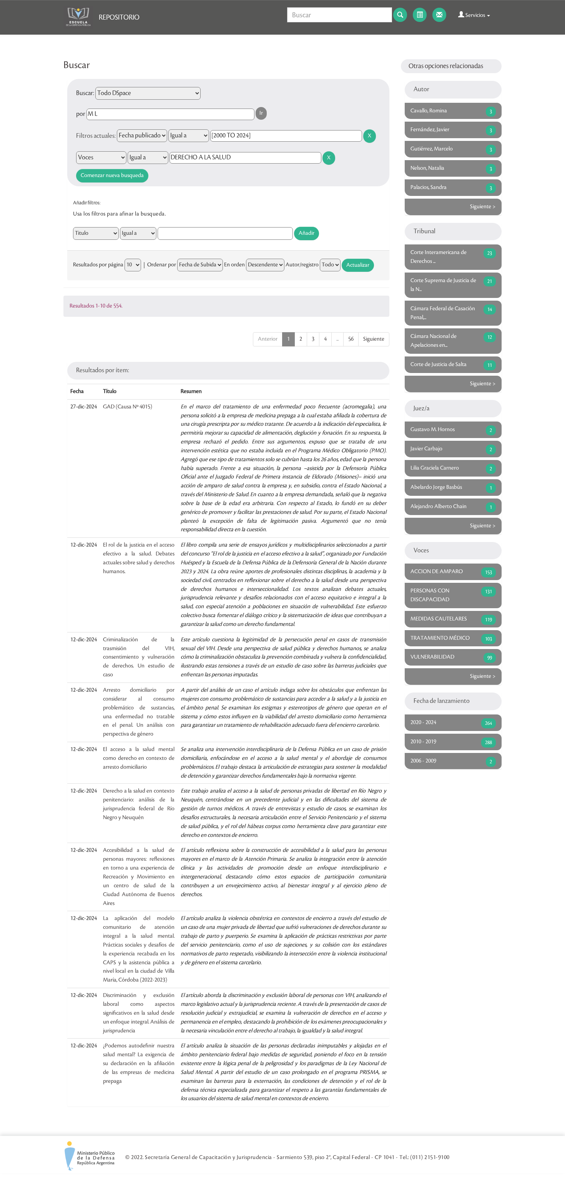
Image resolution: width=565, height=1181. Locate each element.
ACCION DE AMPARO (436, 572)
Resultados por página (98, 265)
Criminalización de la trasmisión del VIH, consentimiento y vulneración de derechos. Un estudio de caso (138, 657)
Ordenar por (161, 265)
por (80, 113)
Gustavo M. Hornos (432, 430)
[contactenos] (439, 15)
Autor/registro (302, 265)
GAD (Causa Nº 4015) (127, 407)
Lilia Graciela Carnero (434, 468)
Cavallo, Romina (428, 111)
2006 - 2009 (423, 761)
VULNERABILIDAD (432, 657)
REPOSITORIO (119, 17)
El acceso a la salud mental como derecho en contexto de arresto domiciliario (138, 758)
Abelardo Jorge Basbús (436, 487)
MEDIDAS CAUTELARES (438, 619)
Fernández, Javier (429, 130)
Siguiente (373, 339)
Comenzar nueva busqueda (112, 175)
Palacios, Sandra (428, 187)
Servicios (475, 15)
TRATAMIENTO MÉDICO (440, 638)
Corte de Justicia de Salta (438, 364)
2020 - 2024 (423, 722)
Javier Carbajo (426, 449)
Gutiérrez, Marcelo (431, 149)
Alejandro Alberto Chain (438, 507)
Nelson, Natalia (427, 168)
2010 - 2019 (423, 742)
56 (351, 339)
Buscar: (85, 93)
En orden (234, 265)
